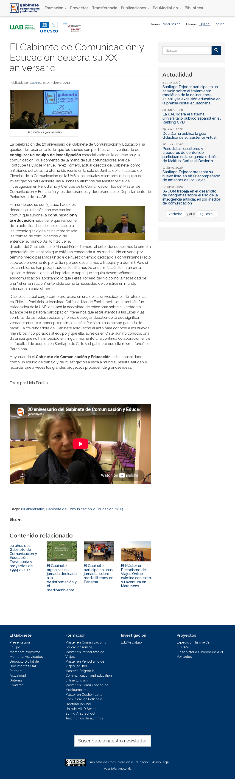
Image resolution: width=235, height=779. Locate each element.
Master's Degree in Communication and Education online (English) (88, 675)
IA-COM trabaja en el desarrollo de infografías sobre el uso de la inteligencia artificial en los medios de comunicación (191, 197)
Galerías (16, 680)
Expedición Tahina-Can (194, 642)
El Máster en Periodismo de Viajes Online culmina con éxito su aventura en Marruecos (136, 575)
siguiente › (207, 214)
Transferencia (104, 8)
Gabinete (36, 82)
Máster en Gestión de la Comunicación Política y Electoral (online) (83, 699)
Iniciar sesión (171, 24)
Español (204, 24)
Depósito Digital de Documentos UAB (24, 663)
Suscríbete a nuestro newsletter (112, 741)
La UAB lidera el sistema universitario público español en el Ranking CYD (191, 118)
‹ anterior (175, 214)
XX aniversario (32, 509)
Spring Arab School (80, 713)
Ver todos (184, 656)
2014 (119, 509)
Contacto (16, 685)
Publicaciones (134, 8)
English (219, 24)
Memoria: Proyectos (25, 652)
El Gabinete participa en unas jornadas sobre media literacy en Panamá (98, 573)
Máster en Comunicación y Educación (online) (85, 644)
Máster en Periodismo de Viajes (84, 654)
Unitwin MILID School (81, 709)
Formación (54, 8)
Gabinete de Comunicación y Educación (80, 509)
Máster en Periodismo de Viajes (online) (84, 663)
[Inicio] (26, 8)
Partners (16, 671)
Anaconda (124, 768)
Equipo (15, 647)
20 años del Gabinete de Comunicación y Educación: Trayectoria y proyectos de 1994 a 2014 (23, 557)
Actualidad (18, 675)
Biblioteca (194, 8)
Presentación (20, 642)
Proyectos (79, 8)
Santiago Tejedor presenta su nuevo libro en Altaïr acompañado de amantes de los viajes (191, 176)
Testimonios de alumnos (84, 718)
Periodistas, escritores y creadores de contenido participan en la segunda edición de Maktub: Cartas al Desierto (190, 155)
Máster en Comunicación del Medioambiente (87, 687)
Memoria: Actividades (26, 656)
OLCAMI (183, 647)
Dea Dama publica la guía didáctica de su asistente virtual (189, 135)
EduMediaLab (166, 8)
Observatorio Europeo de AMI (200, 652)
